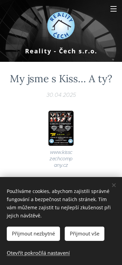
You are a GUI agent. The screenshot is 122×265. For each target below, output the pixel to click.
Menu (113, 8)
